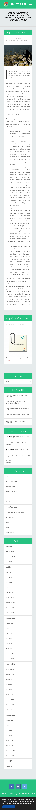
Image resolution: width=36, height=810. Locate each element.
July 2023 (8, 628)
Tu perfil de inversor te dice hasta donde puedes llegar (17, 38)
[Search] (30, 381)
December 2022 (10, 664)
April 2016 (9, 735)
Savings (8, 522)
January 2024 (10, 597)
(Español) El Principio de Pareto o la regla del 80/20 (18, 415)
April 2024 (9, 582)
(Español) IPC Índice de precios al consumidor (15, 422)
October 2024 (10, 551)
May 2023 (9, 638)
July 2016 (8, 725)
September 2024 (10, 557)
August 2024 (9, 562)
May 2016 (9, 730)
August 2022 (9, 684)
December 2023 (10, 603)
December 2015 (10, 751)
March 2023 (9, 649)
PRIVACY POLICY (18, 794)
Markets (8, 502)
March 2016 (9, 740)
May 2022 (9, 689)
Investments (9, 497)
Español (8, 360)
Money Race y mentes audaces (15, 512)
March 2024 (9, 587)
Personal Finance (11, 517)
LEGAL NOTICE (31, 793)
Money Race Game (11, 507)
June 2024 (9, 572)
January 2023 (10, 659)
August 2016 (9, 720)
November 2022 (10, 669)
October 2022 (10, 674)
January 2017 (10, 700)
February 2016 (10, 746)
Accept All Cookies (9, 807)
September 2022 (10, 679)
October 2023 (10, 613)
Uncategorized (10, 532)
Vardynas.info (10, 456)
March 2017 (9, 694)
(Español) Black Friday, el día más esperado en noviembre (15, 402)
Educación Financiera (12, 481)
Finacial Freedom (11, 486)
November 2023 (10, 608)
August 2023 (9, 623)
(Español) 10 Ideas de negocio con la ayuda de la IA (16, 396)
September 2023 (10, 618)
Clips (23, 324)
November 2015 (10, 756)
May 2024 (9, 577)
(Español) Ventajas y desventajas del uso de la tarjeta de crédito (17, 437)
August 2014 (9, 766)
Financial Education (11, 491)
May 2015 (9, 761)
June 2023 (9, 633)
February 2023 (10, 654)
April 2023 (9, 643)
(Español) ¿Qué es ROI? (23, 456)
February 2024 (10, 592)
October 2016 (10, 710)
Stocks (8, 527)
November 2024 (10, 546)
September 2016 (10, 715)
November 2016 (10, 705)
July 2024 (8, 567)
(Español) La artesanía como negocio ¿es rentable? (17, 409)
